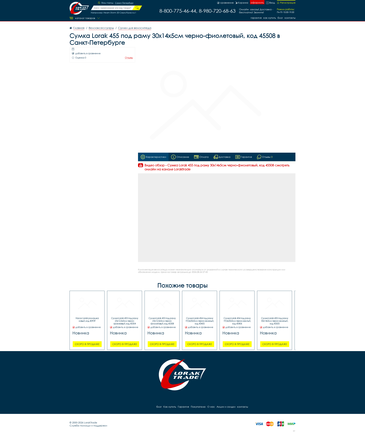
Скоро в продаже (87, 344)
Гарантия (256, 17)
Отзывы (129, 57)
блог (280, 17)
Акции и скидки (226, 406)
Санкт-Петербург (124, 3)
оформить (257, 2)
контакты (290, 17)
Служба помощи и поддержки (88, 425)
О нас (211, 406)
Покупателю (198, 406)
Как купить (269, 17)
